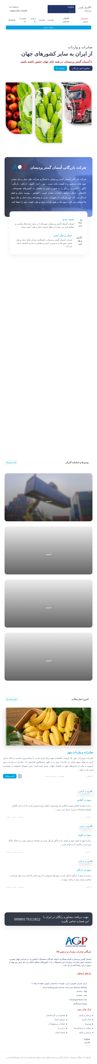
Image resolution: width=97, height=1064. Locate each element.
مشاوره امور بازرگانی (81, 68)
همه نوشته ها (12, 699)
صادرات (41, 20)
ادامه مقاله (9, 776)
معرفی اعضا (60, 1019)
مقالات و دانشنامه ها (82, 1028)
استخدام (11, 20)
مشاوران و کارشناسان (55, 1015)
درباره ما (61, 1028)
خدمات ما (60, 68)
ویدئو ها (88, 1024)
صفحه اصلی (60, 1032)
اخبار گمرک (86, 1019)
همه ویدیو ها (11, 462)
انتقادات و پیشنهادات (56, 1024)
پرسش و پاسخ (85, 1015)
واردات (50, 20)
